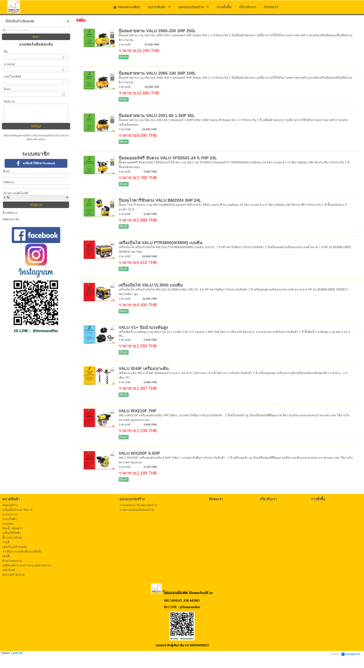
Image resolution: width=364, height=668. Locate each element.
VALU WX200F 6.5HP (139, 453)
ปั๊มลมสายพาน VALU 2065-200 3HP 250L (157, 30)
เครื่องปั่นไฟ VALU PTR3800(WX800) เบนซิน (160, 242)
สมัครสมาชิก (11, 219)
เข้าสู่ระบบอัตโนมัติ (15, 193)
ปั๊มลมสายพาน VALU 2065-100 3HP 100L (157, 73)
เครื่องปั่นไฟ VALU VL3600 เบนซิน (151, 285)
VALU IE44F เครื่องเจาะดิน (144, 368)
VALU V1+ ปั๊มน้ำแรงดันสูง (143, 327)
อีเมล (7, 89)
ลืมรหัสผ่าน (10, 212)
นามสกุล (9, 64)
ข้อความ (9, 101)
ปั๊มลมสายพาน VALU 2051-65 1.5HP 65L (157, 115)
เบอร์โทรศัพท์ (12, 76)
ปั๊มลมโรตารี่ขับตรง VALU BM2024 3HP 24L (160, 200)
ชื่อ (6, 51)
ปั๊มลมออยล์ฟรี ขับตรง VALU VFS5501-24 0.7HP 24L (168, 158)
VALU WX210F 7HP (137, 411)
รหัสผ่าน (8, 182)
